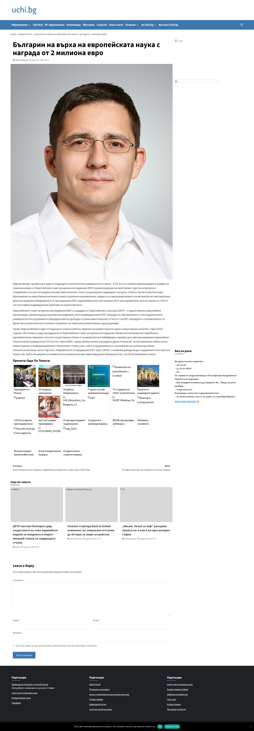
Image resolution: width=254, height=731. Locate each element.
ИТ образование (54, 25)
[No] (250, 726)
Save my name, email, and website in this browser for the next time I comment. (56, 645)
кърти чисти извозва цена (24, 693)
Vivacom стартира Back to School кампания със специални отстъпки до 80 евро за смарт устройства (90, 530)
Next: (146, 467)
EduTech (38, 25)
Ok (160, 726)
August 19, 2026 (91, 539)
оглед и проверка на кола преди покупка (109, 694)
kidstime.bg (94, 684)
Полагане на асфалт (99, 689)
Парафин (16, 703)
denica (17, 547)
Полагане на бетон (176, 709)
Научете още (172, 726)
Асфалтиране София (177, 689)
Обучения (89, 25)
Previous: (51, 467)
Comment (18, 580)
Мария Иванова (21, 60)
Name (16, 620)
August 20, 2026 (29, 547)
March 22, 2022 (38, 60)
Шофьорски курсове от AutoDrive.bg (30, 684)
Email (96, 620)
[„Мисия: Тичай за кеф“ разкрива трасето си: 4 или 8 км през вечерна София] (146, 504)
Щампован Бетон (97, 704)
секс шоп (171, 699)
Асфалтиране (96, 699)
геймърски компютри (177, 694)
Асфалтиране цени (21, 698)
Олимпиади (73, 25)
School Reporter (76, 539)
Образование (20, 25)
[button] (242, 24)
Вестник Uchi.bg (168, 25)
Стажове (102, 25)
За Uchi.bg (147, 25)
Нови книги (116, 25)
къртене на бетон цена (100, 709)
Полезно (130, 25)
